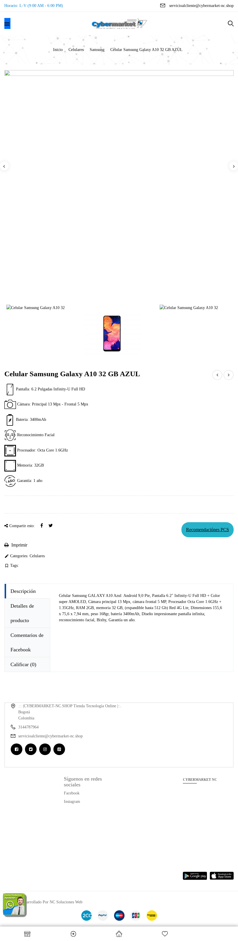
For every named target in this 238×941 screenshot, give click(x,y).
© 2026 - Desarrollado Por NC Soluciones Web (43, 902)
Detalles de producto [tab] (22, 613)
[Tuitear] (50, 525)
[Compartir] (41, 525)
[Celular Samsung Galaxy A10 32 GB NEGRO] (228, 375)
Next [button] (233, 166)
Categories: (16, 556)
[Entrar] (73, 934)
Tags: (11, 565)
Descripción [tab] (23, 591)
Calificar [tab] (23, 664)
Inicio (119, 934)
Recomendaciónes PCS (207, 529)
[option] (119, 73)
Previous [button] (4, 166)
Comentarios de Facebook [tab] (27, 642)
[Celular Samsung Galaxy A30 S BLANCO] (217, 375)
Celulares (37, 556)
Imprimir (18, 544)
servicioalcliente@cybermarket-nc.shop (201, 5)
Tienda (27, 934)
